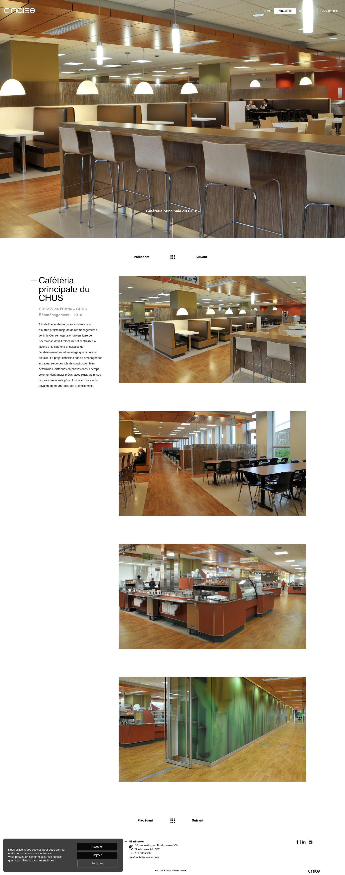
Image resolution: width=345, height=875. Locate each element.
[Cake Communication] (314, 871)
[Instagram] (310, 842)
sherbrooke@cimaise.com (144, 857)
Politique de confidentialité (170, 870)
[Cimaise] (19, 11)
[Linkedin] (304, 842)
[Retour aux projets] (173, 257)
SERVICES (306, 11)
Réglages (97, 863)
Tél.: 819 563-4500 (140, 853)
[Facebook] (297, 842)
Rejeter (97, 855)
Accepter (97, 846)
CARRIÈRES (329, 11)
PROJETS (285, 11)
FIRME (266, 11)
